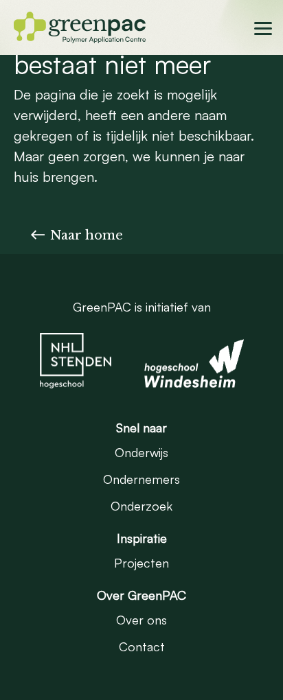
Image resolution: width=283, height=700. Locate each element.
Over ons (141, 619)
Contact (142, 646)
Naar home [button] (86, 235)
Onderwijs (141, 452)
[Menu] (264, 27)
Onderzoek (141, 505)
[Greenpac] (80, 25)
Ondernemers (141, 479)
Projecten (141, 562)
